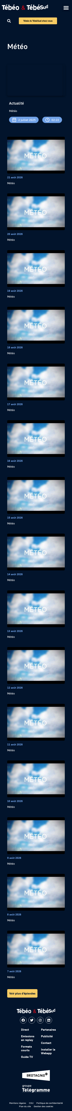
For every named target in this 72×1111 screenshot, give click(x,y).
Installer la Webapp (48, 1051)
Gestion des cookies (43, 1106)
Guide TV (27, 1057)
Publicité (47, 1036)
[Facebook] (23, 1020)
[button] (66, 8)
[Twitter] (31, 1020)
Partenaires (48, 1029)
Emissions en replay (27, 1038)
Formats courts (26, 1048)
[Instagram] (40, 1020)
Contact (46, 1043)
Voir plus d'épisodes (22, 993)
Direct (25, 1029)
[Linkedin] (48, 1020)
